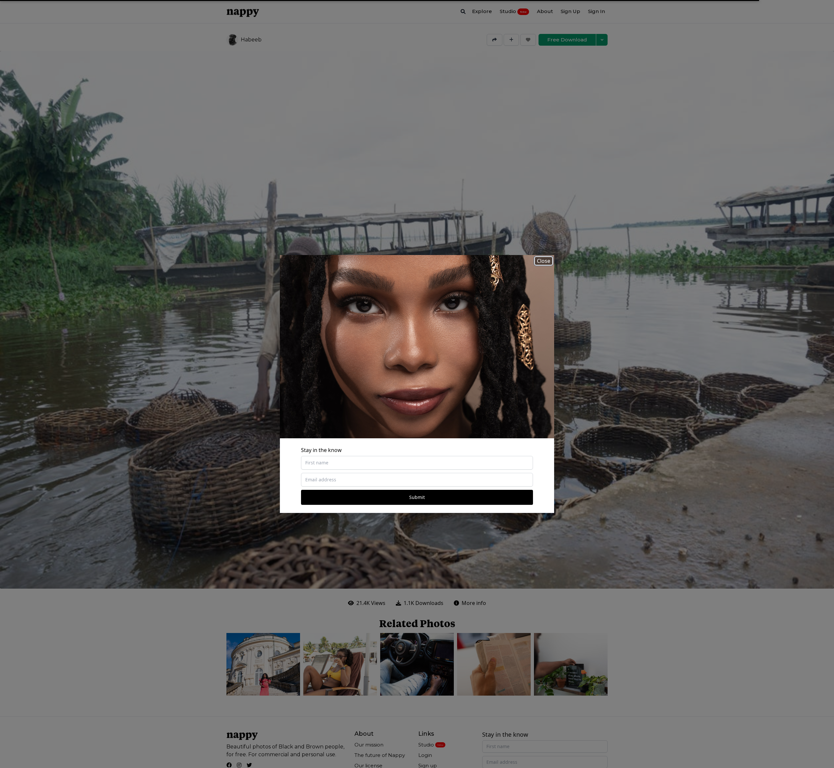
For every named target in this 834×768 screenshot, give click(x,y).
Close (543, 260)
